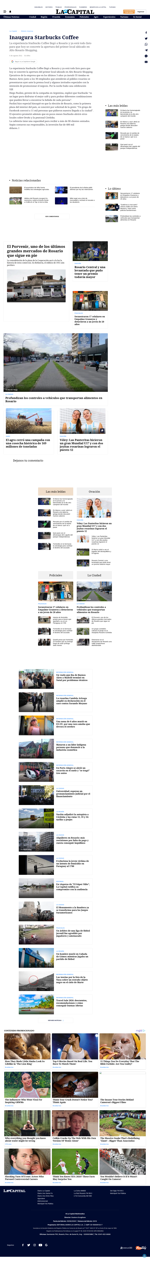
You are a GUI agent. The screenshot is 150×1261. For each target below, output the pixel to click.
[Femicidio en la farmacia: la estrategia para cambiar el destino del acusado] (55, 546)
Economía (70, 17)
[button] (5, 11)
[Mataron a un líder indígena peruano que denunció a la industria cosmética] (55, 748)
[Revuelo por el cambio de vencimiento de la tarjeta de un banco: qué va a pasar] (123, 136)
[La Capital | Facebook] (23, 1245)
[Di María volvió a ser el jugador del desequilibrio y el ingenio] (94, 552)
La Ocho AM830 (80, 1191)
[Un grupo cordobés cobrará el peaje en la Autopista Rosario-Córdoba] (94, 631)
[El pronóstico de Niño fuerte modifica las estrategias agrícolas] (29, 190)
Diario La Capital (44, 1191)
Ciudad (32, 17)
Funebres (83, 7)
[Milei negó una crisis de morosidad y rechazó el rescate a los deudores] (75, 200)
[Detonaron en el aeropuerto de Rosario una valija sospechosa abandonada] (94, 642)
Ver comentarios (52, 216)
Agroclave (41, 1198)
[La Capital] (75, 11)
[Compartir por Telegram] (146, 50)
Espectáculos (109, 17)
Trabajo (58, 7)
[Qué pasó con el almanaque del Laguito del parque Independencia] (123, 147)
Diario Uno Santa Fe (45, 1193)
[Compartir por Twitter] (146, 38)
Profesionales (70, 7)
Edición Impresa (27, 31)
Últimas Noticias (11, 17)
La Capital (13, 31)
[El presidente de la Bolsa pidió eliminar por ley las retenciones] (75, 190)
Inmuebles (38, 7)
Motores (48, 7)
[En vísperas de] (55, 888)
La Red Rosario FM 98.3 (83, 1193)
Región (44, 17)
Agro (96, 17)
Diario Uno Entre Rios (46, 1196)
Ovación (56, 17)
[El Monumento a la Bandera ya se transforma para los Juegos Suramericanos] (55, 911)
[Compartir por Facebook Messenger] (146, 56)
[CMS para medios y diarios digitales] (126, 1248)
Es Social (137, 17)
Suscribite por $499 (129, 11)
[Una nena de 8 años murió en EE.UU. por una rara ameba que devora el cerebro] (55, 725)
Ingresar (141, 12)
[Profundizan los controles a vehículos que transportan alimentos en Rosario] (123, 218)
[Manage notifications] (144, 1256)
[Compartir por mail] (146, 62)
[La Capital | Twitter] (28, 1245)
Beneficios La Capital (98, 7)
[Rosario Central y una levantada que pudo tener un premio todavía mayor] (90, 261)
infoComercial (43, 1201)
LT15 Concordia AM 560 (83, 1196)
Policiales (84, 17)
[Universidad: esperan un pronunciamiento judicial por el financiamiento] (55, 795)
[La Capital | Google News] (46, 1245)
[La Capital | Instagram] (34, 1245)
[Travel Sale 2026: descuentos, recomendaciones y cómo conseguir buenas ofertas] (55, 1004)
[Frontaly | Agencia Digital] (139, 1248)
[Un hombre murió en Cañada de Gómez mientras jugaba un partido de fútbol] (55, 958)
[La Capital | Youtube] (40, 1245)
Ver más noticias (54, 1020)
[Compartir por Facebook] (146, 32)
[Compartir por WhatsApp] (146, 44)
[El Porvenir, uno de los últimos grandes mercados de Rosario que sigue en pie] (36, 285)
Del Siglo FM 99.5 (116, 1191)
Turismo (112, 7)
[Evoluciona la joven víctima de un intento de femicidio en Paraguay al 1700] (55, 865)
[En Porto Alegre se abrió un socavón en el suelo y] (55, 772)
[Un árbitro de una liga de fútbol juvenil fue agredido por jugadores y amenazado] (55, 934)
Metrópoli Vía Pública (45, 1204)
